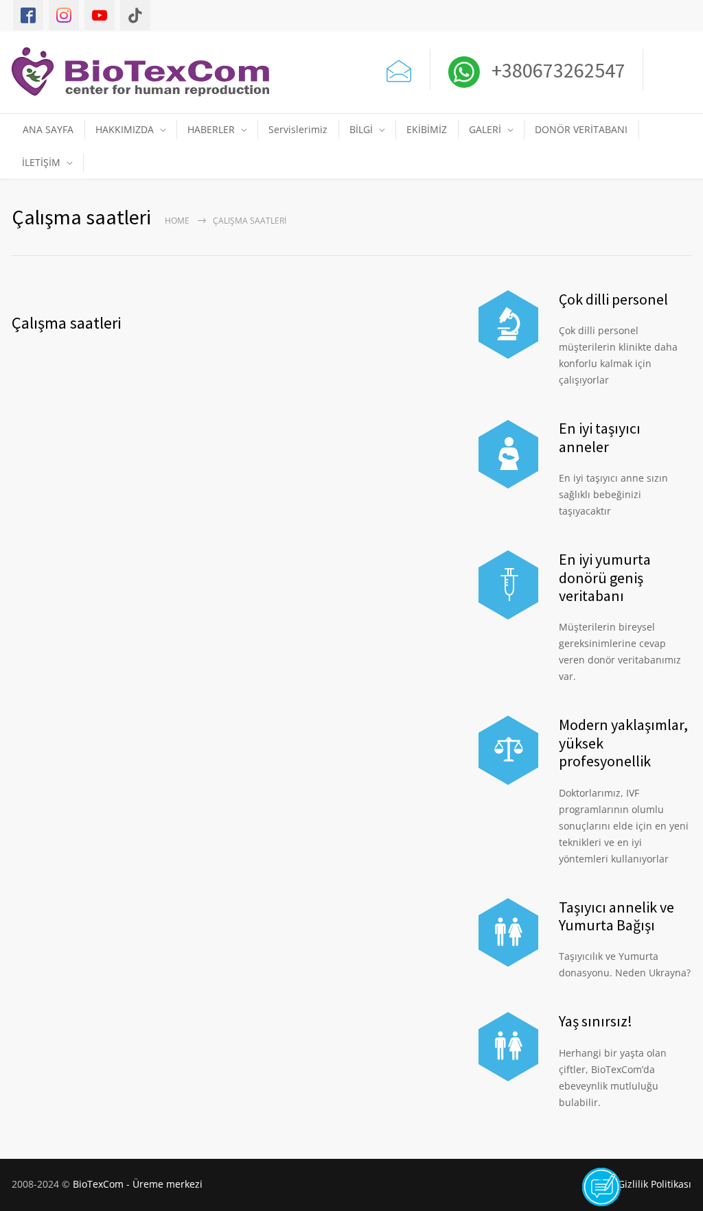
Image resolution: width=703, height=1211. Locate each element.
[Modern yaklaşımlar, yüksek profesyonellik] (508, 750)
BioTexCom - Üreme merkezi (138, 1183)
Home (177, 220)
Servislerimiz (297, 129)
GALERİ (485, 129)
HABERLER (211, 129)
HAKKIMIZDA (124, 129)
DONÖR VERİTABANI (581, 129)
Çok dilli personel (613, 299)
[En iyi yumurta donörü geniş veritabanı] (508, 584)
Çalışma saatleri (67, 322)
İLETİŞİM (41, 162)
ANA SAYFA (48, 129)
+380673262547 (556, 70)
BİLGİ (361, 129)
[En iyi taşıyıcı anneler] (508, 454)
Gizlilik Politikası (654, 1183)
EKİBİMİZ (426, 129)
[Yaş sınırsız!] (508, 1046)
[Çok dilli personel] (508, 324)
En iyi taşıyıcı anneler (600, 437)
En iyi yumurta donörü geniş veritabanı (605, 577)
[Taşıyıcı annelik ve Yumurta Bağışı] (508, 932)
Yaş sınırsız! (595, 1021)
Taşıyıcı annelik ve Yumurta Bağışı (616, 915)
